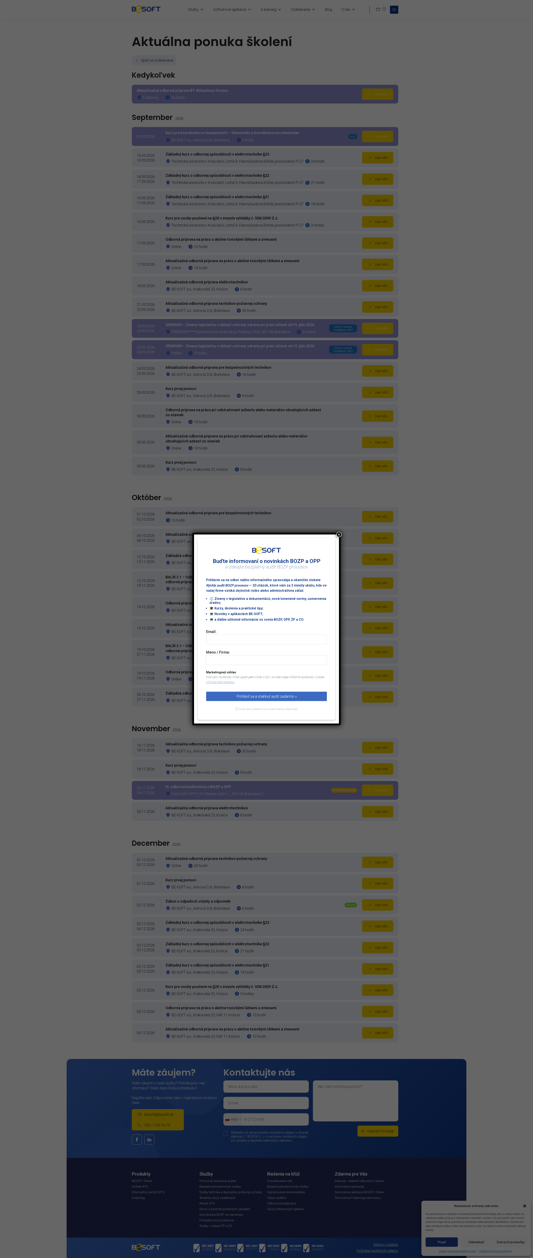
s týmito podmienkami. (220, 682)
